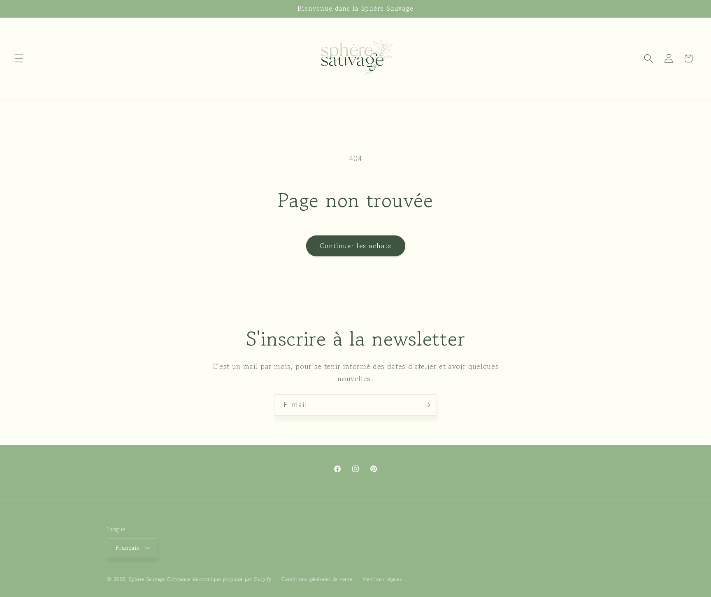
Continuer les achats (356, 246)
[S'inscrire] (427, 405)
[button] (19, 58)
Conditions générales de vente (316, 579)
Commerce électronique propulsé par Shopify (219, 579)
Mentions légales (382, 579)
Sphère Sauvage (147, 579)
